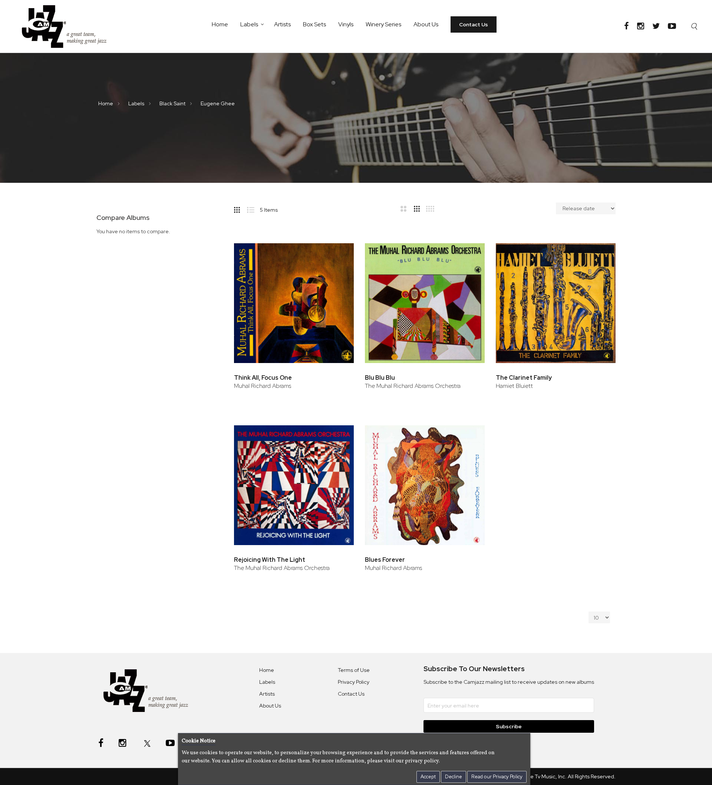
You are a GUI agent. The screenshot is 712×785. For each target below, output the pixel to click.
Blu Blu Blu (380, 378)
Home (220, 24)
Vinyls (345, 24)
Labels (249, 24)
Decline (453, 777)
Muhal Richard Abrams (262, 386)
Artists (282, 24)
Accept (428, 777)
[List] (253, 208)
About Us (425, 24)
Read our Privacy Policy (497, 777)
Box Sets (314, 24)
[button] (338, 252)
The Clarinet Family (524, 378)
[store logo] (69, 26)
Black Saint (173, 103)
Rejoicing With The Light (269, 560)
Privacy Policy (353, 682)
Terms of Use (354, 670)
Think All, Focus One (263, 378)
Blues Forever (385, 560)
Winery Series (383, 24)
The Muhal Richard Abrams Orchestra (413, 386)
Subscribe (509, 726)
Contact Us (473, 24)
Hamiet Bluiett (514, 386)
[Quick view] (338, 276)
